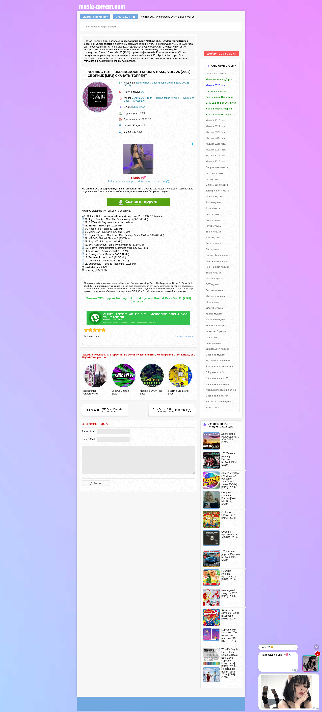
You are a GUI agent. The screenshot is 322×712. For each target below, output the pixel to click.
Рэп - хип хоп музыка (217, 266)
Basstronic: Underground (90, 392)
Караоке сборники (216, 331)
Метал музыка (213, 301)
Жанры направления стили (221, 389)
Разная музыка (214, 342)
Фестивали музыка (216, 319)
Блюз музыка (213, 237)
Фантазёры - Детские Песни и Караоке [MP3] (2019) (230, 614)
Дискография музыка (217, 348)
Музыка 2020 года (216, 149)
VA (179, 52)
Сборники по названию (218, 383)
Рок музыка (212, 178)
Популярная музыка (167, 97)
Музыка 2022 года (216, 137)
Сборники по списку (217, 395)
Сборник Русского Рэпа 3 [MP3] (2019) (229, 534)
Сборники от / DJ (215, 372)
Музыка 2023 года (216, 132)
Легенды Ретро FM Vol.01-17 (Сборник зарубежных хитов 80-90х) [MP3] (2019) (230, 480)
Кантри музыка (214, 313)
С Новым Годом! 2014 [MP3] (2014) (228, 515)
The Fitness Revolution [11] (168, 188)
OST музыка (212, 284)
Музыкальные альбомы (218, 360)
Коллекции (212, 337)
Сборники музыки (215, 354)
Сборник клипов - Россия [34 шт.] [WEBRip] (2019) (229, 498)
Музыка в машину (215, 296)
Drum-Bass (138, 106)
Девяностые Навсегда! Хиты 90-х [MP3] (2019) (230, 438)
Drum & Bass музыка (217, 184)
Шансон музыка (214, 196)
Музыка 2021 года (216, 143)
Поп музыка (212, 249)
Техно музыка (213, 272)
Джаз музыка (213, 219)
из (173, 291)
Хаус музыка (213, 214)
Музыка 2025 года (216, 120)
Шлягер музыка (214, 307)
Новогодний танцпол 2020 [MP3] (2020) (229, 593)
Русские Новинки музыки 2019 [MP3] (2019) (228, 575)
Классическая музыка (217, 260)
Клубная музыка (215, 173)
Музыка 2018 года (216, 161)
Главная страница (216, 73)
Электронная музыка (217, 190)
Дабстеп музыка (214, 278)
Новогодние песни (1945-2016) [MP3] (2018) (228, 673)
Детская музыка (214, 290)
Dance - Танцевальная (218, 255)
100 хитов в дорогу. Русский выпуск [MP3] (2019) (230, 555)
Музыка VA (139, 100)
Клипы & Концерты (216, 325)
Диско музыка (213, 243)
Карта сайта (212, 407)
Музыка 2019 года (216, 155)
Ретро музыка (213, 225)
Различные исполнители (219, 366)
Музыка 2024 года (141, 97)
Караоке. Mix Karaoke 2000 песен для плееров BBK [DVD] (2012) (229, 635)
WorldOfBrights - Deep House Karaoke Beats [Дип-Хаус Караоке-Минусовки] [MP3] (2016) (230, 658)
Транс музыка (213, 231)
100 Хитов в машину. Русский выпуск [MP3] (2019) (229, 459)
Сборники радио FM (217, 378)
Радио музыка (213, 202)
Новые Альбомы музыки (219, 401)
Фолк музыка (213, 208)
